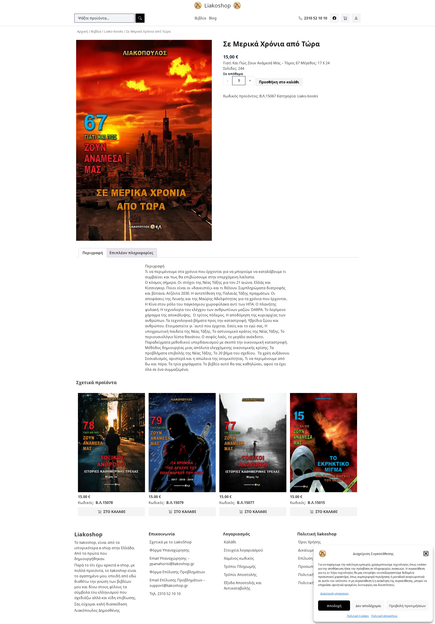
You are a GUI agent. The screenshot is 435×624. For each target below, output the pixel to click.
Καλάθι (230, 542)
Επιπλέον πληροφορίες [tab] (131, 252)
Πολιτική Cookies (358, 616)
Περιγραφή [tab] (92, 252)
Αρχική (82, 31)
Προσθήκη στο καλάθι (279, 82)
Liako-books (113, 31)
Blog (213, 18)
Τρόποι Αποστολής (240, 574)
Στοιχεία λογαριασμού (243, 550)
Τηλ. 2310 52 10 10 (165, 593)
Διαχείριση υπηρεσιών (334, 593)
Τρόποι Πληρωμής (240, 566)
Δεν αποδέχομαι (368, 605)
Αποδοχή (334, 605)
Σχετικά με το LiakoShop (171, 542)
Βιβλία (200, 18)
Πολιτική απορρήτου (384, 616)
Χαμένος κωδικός (239, 558)
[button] (426, 553)
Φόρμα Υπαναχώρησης (169, 550)
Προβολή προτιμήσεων (407, 605)
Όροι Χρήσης (309, 542)
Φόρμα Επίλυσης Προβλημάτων (177, 571)
